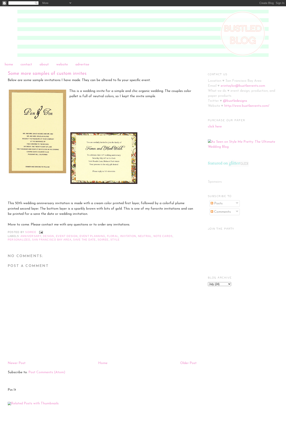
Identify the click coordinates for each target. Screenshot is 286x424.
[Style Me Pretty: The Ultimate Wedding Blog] (243, 147)
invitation (128, 236)
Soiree (103, 239)
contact (26, 64)
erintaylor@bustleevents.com (243, 86)
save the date (84, 239)
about (44, 64)
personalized (19, 239)
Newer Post (17, 363)
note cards (163, 236)
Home (102, 363)
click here (215, 126)
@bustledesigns (235, 101)
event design (67, 236)
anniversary (31, 236)
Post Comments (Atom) (46, 372)
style (115, 239)
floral (113, 236)
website (62, 64)
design (48, 236)
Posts (218, 203)
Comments (222, 212)
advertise (82, 64)
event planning (92, 236)
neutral (145, 236)
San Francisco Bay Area (51, 239)
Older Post (188, 363)
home (9, 64)
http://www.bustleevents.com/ (246, 106)
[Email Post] (41, 232)
